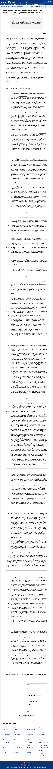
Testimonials (41, 755)
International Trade (30, 734)
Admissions (41, 729)
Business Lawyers (5, 729)
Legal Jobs (28, 744)
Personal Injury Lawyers (6, 737)
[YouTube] (22, 765)
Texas (15, 754)
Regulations (4, 747)
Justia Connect (10, 767)
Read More (13, 27)
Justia (2, 6)
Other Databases (30, 742)
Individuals (16, 726)
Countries (28, 754)
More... (3, 739)
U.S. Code (3, 745)
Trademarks (28, 752)
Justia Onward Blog (42, 753)
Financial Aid (41, 731)
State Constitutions (18, 744)
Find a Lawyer (4, 4)
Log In (45, 1)
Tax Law (28, 737)
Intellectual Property (30, 732)
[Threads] (27, 765)
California (16, 749)
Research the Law (17, 4)
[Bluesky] (28, 765)
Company (20, 767)
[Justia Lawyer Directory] (31, 765)
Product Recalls (29, 749)
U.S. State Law (17, 742)
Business (28, 726)
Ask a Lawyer (10, 4)
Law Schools (24, 4)
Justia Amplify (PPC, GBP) (44, 752)
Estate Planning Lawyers (6, 734)
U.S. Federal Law (5, 742)
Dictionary (41, 727)
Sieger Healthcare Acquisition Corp (20, 6)
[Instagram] (25, 765)
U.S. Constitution (5, 744)
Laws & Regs (30, 4)
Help (24, 767)
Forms (5, 6)
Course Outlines (42, 732)
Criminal (15, 729)
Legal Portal (16, 767)
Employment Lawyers (6, 732)
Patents (28, 750)
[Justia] (6, 2)
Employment (28, 731)
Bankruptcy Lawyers (5, 727)
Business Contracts (10, 6)
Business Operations (30, 729)
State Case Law (17, 747)
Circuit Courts (4, 750)
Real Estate (28, 736)
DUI (15, 732)
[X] (30, 765)
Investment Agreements (24, 14)
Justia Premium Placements (44, 747)
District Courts (4, 752)
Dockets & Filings (5, 754)
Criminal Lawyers (5, 731)
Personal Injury (17, 737)
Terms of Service (29, 767)
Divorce (15, 731)
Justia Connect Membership (44, 744)
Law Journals (41, 734)
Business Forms (29, 747)
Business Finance (15, 14)
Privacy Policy (35, 767)
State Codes (16, 745)
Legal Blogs (28, 745)
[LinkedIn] (21, 765)
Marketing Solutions (43, 4)
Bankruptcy (16, 727)
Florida (15, 750)
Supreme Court (5, 749)
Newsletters (36, 4)
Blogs (40, 736)
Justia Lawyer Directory (43, 745)
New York (16, 752)
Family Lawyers (4, 736)
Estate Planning (17, 734)
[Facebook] (24, 765)
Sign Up (49, 1)
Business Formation (30, 727)
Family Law (16, 736)
